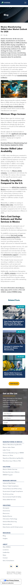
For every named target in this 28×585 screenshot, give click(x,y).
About (5, 544)
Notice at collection (8, 583)
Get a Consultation (8, 560)
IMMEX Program (8, 474)
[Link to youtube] (17, 566)
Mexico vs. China (8, 455)
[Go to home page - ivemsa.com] (6, 2)
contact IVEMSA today (14, 292)
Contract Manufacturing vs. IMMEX (13, 452)
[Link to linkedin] (11, 566)
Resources (6, 533)
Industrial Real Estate (9, 483)
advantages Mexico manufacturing (12, 106)
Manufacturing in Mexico (12, 442)
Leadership (6, 552)
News (4, 555)
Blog (4, 535)
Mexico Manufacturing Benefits (12, 444)
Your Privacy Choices (12, 580)
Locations (6, 549)
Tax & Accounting (8, 494)
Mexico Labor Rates (9, 447)
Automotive (6, 510)
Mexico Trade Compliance (11, 486)
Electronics (6, 513)
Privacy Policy (17, 573)
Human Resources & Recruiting (12, 488)
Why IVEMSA (6, 547)
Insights (5, 538)
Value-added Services (9, 499)
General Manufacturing (10, 521)
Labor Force (6, 450)
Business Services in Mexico (11, 472)
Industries (6, 505)
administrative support (10, 255)
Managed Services (9, 480)
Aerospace (6, 508)
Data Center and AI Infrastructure (13, 527)
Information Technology (10, 519)
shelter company (10, 273)
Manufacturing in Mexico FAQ (12, 461)
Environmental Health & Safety (12, 497)
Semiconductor (7, 524)
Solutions (6, 466)
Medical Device (7, 516)
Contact (5, 558)
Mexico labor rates (7, 205)
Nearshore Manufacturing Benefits (13, 458)
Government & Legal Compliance (13, 491)
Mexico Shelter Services (10, 469)
